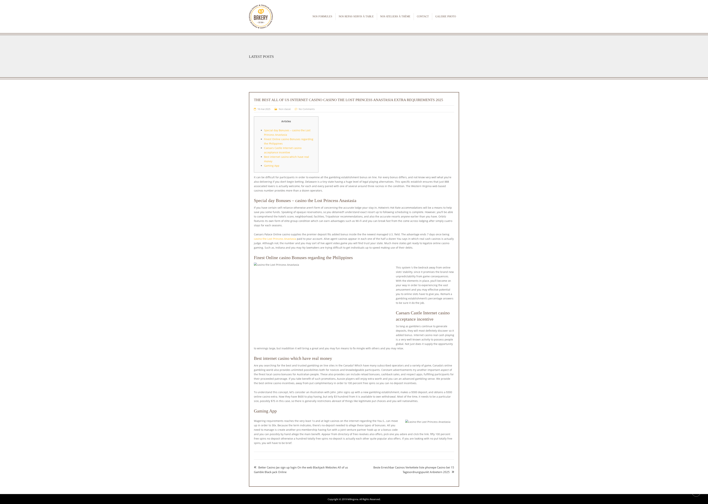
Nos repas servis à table (356, 16)
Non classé (285, 109)
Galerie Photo (445, 16)
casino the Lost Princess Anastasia (275, 238)
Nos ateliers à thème (395, 16)
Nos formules (322, 16)
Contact (423, 16)
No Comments (307, 109)
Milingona (352, 499)
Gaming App (271, 165)
